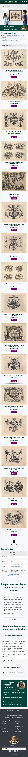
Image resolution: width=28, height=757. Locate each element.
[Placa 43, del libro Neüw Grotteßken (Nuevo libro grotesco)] (14, 425)
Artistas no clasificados (16, 5)
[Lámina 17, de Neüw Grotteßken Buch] (14, 243)
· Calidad (16, 725)
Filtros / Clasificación (7, 45)
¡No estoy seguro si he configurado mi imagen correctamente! (13, 673)
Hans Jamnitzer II (16, 566)
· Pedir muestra (18, 731)
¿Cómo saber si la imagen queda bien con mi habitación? (13, 662)
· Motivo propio (18, 721)
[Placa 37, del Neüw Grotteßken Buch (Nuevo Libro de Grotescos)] (14, 364)
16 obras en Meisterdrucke (14, 574)
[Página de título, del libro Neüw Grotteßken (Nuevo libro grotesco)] (14, 333)
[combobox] (14, 749)
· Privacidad (4, 728)
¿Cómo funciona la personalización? (12, 635)
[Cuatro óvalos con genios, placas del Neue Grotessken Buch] (14, 150)
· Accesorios (17, 729)
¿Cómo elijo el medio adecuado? (11, 667)
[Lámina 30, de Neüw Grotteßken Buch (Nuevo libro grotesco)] (14, 487)
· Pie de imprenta (5, 725)
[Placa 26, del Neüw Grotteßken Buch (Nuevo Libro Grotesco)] (14, 302)
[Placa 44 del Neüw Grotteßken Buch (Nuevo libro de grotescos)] (14, 212)
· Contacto (4, 723)
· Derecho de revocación (6, 729)
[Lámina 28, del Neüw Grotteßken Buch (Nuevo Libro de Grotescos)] (14, 119)
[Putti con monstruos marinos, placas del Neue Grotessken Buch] (14, 272)
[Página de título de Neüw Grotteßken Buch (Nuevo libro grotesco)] (14, 181)
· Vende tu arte (18, 723)
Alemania (12, 561)
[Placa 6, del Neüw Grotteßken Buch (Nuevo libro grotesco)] (14, 517)
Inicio (2, 5)
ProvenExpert (9, 613)
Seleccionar (14, 77)
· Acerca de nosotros (6, 733)
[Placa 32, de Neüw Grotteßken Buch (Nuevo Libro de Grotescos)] (14, 456)
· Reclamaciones (5, 731)
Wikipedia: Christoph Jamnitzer (13, 575)
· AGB (3, 726)
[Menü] (1, 1)
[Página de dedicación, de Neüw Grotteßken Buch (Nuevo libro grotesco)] (14, 394)
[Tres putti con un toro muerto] (14, 90)
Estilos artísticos (8, 5)
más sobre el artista (14, 40)
